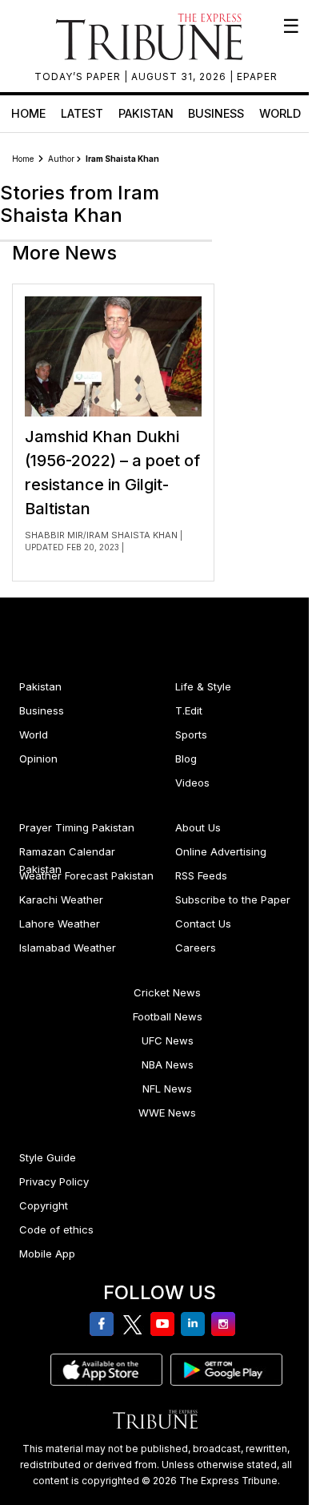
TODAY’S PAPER (79, 76)
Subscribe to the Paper (232, 899)
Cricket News (167, 992)
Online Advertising (220, 851)
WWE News (167, 1112)
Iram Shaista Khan (132, 535)
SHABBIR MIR (54, 535)
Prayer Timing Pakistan (76, 827)
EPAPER (257, 76)
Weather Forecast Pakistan (86, 875)
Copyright (43, 1205)
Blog (186, 758)
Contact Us (203, 923)
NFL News (167, 1088)
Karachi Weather (61, 899)
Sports (191, 734)
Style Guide (47, 1157)
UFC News (168, 1040)
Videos (192, 782)
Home (28, 113)
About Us (198, 827)
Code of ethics (56, 1229)
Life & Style (203, 686)
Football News (167, 1016)
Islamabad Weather (67, 947)
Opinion (38, 758)
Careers (195, 947)
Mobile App (47, 1253)
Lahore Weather (59, 923)
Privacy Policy (54, 1181)
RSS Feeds (201, 875)
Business (216, 113)
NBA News (168, 1064)
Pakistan (146, 113)
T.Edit (188, 710)
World (280, 113)
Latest (82, 113)
